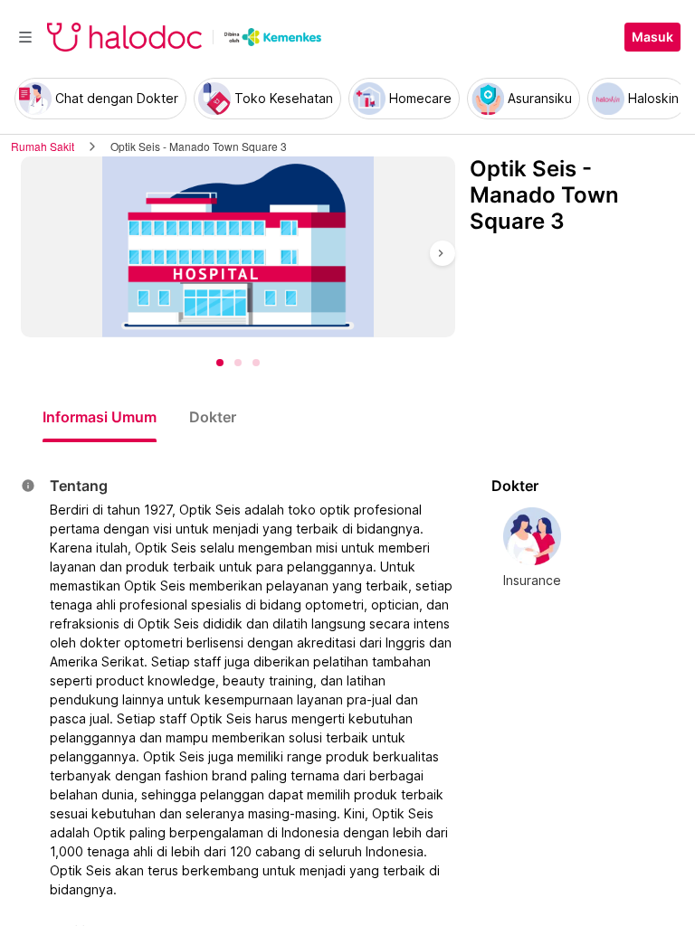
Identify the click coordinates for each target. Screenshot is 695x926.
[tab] (100, 417)
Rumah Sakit (42, 146)
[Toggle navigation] (25, 37)
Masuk (652, 37)
